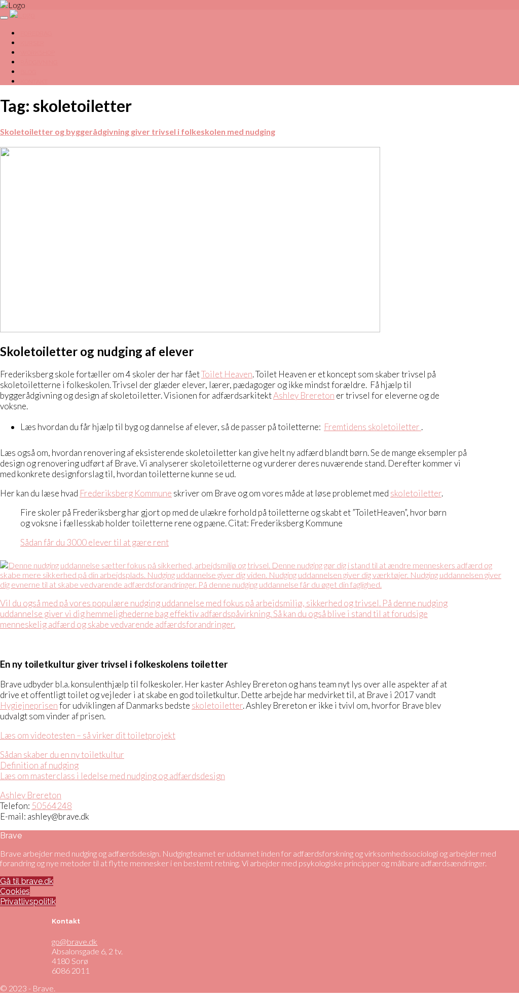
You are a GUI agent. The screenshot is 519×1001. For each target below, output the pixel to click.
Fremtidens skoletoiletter (372, 426)
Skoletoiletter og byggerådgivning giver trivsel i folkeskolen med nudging (137, 131)
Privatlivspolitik (28, 901)
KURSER (32, 43)
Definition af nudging (39, 765)
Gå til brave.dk (26, 881)
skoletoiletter (415, 493)
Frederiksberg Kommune (126, 493)
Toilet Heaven (226, 374)
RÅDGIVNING (39, 62)
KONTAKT (34, 81)
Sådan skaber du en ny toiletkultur (62, 754)
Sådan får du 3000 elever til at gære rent (94, 542)
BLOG (28, 71)
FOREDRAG (36, 33)
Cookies (15, 891)
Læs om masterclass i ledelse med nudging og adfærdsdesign (112, 776)
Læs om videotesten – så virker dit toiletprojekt (87, 735)
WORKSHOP (37, 52)
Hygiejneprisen (29, 705)
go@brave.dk (74, 941)
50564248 (51, 805)
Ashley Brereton (304, 395)
